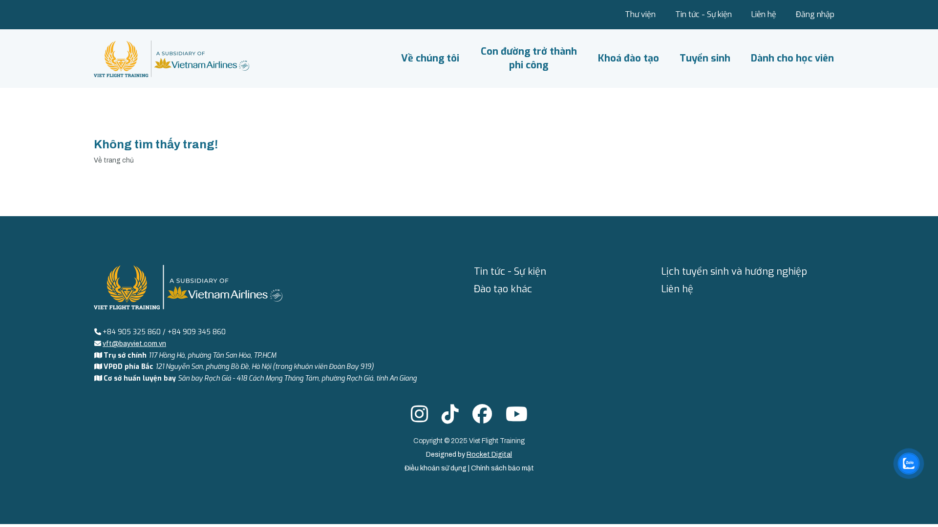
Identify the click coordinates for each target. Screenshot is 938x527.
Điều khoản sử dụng (436, 468)
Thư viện (640, 14)
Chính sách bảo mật (502, 468)
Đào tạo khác (503, 289)
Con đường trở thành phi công (529, 58)
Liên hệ (763, 14)
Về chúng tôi (430, 58)
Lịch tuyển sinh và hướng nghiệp (734, 271)
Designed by (469, 454)
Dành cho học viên (792, 58)
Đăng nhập (815, 14)
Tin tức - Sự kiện (703, 14)
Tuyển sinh (705, 58)
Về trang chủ (114, 160)
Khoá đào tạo (628, 58)
